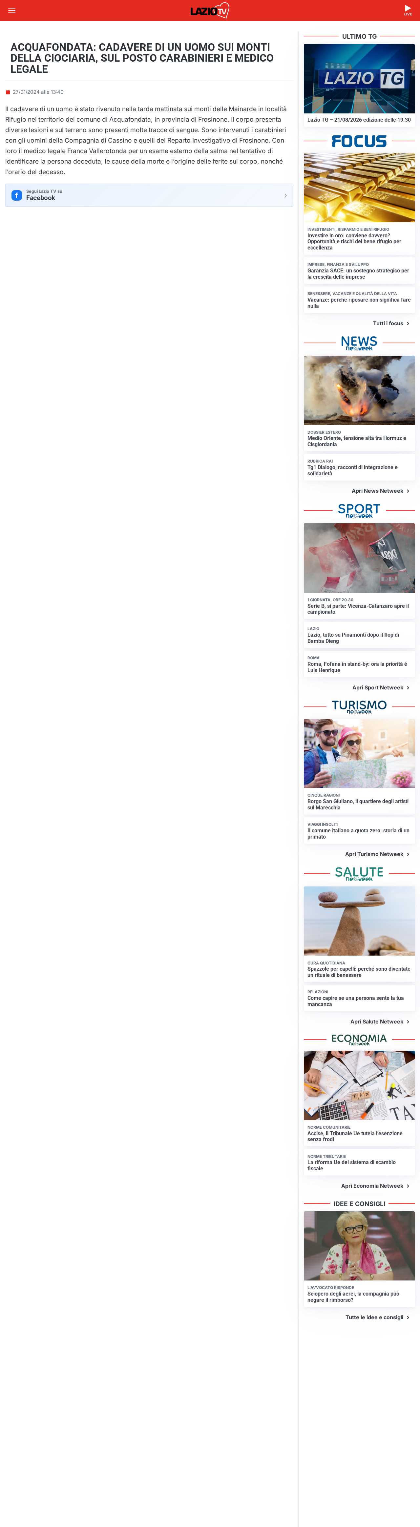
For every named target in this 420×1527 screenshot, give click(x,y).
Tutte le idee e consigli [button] (374, 1317)
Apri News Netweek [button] (377, 490)
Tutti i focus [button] (388, 323)
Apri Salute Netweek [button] (376, 1021)
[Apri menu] (11, 10)
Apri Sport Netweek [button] (377, 687)
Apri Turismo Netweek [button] (374, 854)
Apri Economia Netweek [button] (372, 1185)
